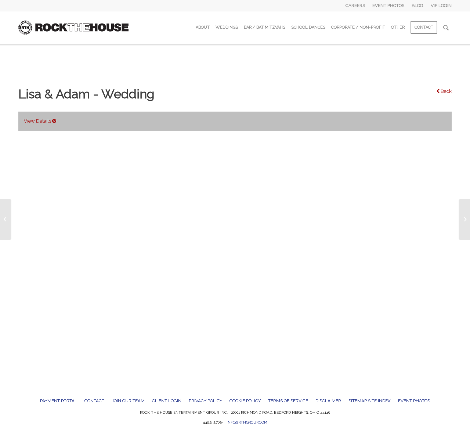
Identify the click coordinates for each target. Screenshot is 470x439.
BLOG (417, 5)
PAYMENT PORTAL (58, 400)
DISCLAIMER (328, 400)
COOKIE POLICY (245, 400)
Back (446, 91)
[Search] (446, 27)
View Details (38, 121)
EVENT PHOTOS (388, 5)
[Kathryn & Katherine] (5, 219)
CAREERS (355, 5)
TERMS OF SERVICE (288, 400)
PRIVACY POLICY (205, 400)
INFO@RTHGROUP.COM (247, 422)
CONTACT (94, 400)
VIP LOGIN (441, 5)
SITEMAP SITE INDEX (369, 400)
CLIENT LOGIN (166, 400)
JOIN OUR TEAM (128, 400)
